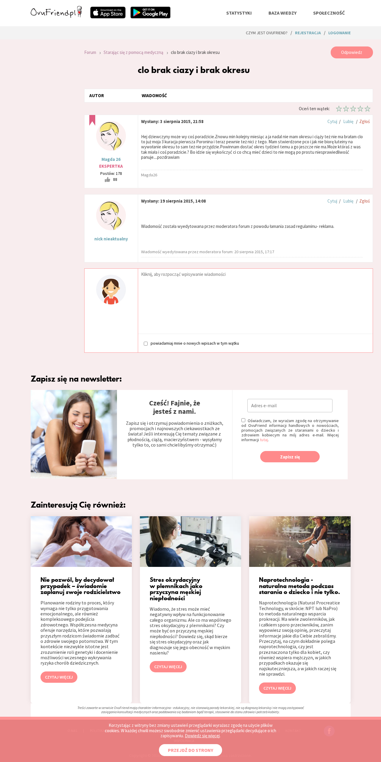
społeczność (329, 13)
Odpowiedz (351, 52)
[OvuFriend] (56, 16)
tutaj (264, 439)
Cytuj (332, 121)
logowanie (339, 32)
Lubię (348, 121)
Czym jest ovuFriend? (267, 32)
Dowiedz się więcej (202, 735)
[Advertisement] (53, 126)
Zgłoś (364, 121)
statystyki (239, 13)
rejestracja (308, 32)
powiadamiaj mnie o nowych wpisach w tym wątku (195, 343)
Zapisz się (290, 457)
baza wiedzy (282, 13)
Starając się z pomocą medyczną (133, 52)
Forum (90, 52)
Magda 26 (111, 159)
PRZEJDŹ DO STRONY (190, 750)
